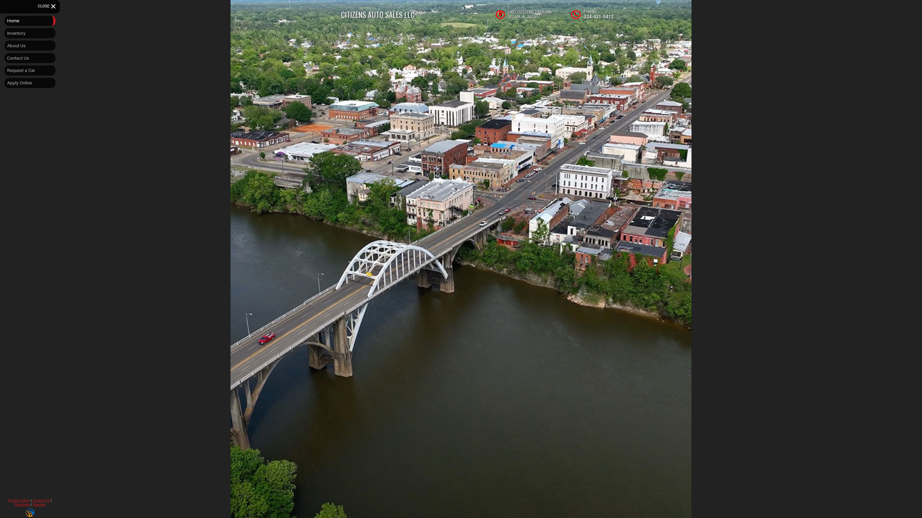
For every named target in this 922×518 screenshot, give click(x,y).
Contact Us (41, 501)
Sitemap (39, 505)
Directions (22, 505)
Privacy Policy (19, 501)
